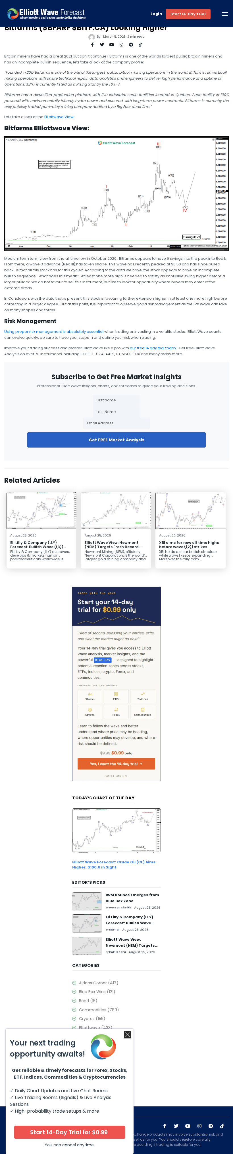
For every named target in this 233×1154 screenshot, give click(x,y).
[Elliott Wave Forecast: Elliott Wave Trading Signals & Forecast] (46, 14)
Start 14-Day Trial (188, 14)
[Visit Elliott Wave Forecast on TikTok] (222, 1126)
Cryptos (92, 1018)
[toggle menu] (225, 14)
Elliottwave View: (59, 116)
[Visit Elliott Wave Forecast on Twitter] (176, 1126)
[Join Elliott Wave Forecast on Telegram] (211, 1126)
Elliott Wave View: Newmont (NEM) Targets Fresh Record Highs (112, 546)
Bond (88, 1001)
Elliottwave (96, 1027)
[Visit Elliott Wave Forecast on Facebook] (165, 1126)
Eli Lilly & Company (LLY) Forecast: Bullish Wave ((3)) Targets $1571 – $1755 (36, 546)
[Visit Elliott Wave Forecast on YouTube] (187, 1126)
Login (156, 14)
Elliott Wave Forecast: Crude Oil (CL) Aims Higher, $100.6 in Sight (113, 865)
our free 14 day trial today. (153, 348)
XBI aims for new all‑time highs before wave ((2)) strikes (189, 544)
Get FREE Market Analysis (116, 440)
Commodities (99, 1010)
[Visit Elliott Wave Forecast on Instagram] (199, 1126)
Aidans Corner (98, 983)
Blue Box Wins (97, 992)
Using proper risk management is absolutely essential (53, 331)
